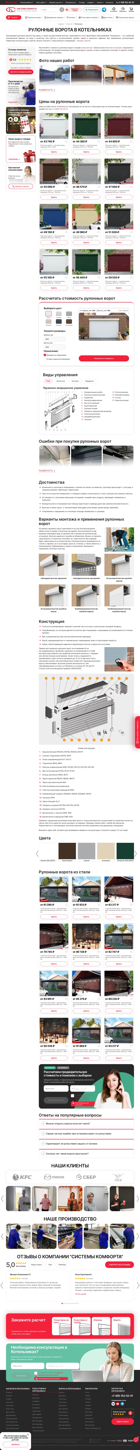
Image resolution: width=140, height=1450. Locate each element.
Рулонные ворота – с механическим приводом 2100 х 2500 (52, 146)
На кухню (9, 1402)
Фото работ (40, 2)
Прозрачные (37, 1418)
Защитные (36, 1411)
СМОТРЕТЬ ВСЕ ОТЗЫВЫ (119, 1265)
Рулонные (10, 1405)
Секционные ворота (126, 17)
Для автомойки (64, 1425)
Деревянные (11, 1415)
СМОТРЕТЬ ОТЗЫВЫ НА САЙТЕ (21, 72)
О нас (87, 1392)
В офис (8, 1399)
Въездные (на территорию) (56, 355)
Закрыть (15, 1444)
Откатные (62, 1399)
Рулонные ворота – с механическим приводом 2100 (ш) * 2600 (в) (117, 146)
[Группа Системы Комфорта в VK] (113, 1404)
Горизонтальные (12, 1425)
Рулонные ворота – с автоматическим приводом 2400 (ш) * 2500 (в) (85, 237)
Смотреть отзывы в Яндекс (21, 67)
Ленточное (61, 381)
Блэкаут (72, 17)
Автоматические (12, 1428)
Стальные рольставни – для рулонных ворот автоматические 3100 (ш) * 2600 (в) (118, 1004)
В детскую (10, 1409)
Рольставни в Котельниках (39, 1389)
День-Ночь (108, 17)
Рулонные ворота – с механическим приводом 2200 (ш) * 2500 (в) (85, 146)
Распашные (63, 1412)
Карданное (89, 381)
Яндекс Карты (36, 1265)
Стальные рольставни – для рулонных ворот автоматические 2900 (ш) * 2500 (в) (86, 1004)
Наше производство (93, 1428)
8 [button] (74, 1303)
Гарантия (88, 1415)
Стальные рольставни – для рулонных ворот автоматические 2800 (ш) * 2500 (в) (53, 1004)
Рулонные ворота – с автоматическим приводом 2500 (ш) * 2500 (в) (118, 237)
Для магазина (37, 1427)
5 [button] (69, 1303)
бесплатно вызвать (114, 48)
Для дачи (35, 1398)
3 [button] (65, 1303)
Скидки (90, 2)
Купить (54, 152)
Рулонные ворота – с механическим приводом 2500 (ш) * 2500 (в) (52, 237)
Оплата (88, 1402)
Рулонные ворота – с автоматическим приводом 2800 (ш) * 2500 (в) (85, 282)
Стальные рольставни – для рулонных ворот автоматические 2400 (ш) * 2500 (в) (118, 910)
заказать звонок (83, 41)
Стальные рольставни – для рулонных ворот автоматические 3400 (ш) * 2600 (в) (118, 1051)
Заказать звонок (22, 186)
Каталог (14, 17)
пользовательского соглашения (122, 1445)
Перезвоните (93, 10)
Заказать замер (75, 9)
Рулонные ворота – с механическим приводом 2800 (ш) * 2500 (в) (52, 282)
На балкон (36, 1408)
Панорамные (64, 1422)
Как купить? (89, 1422)
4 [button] (67, 1303)
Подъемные (63, 1415)
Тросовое (75, 381)
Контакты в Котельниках (117, 1389)
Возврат (88, 1409)
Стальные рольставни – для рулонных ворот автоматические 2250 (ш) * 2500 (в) (53, 910)
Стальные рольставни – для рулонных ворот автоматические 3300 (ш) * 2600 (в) (86, 1051)
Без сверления (11, 1422)
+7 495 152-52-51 (122, 1395)
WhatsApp (62, 1265)
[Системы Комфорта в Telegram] (122, 1404)
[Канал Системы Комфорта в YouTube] (117, 1404)
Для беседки (37, 1421)
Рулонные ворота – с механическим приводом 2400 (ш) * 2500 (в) (117, 191)
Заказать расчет (55, 2)
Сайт (50, 1265)
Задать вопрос (123, 1421)
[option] (48, 852)
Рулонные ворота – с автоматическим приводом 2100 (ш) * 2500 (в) (53, 191)
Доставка (88, 1412)
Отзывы (82, 2)
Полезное (89, 1418)
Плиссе (9, 1392)
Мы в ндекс (21, 1266)
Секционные (64, 1419)
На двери (35, 1401)
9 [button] (76, 1303)
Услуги (99, 2)
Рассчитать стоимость (104, 358)
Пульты (61, 1392)
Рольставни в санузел (89, 17)
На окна (35, 1395)
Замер (87, 1396)
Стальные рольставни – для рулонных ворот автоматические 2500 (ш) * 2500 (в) (86, 957)
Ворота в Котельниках (70, 1389)
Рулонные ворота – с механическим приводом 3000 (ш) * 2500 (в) (117, 282)
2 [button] (64, 1303)
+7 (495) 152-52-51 (60, 109)
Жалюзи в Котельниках (18, 1389)
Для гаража (36, 1414)
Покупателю (70, 2)
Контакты (109, 2)
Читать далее (80, 1294)
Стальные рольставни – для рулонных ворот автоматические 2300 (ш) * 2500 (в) (86, 910)
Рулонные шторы (34, 17)
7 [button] (72, 1303)
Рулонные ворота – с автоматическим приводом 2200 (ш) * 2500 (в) (85, 191)
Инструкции (89, 1425)
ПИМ (48, 381)
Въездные (63, 1405)
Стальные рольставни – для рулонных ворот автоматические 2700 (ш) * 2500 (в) (118, 957)
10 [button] (78, 1303)
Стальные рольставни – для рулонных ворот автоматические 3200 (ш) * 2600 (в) (53, 1051)
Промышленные (65, 1428)
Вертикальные (11, 1419)
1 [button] (62, 1303)
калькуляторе (87, 48)
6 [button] (71, 1303)
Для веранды (37, 1424)
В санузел (36, 1404)
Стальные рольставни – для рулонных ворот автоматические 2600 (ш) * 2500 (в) (53, 957)
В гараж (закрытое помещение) (58, 359)
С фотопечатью (38, 1431)
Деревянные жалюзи (55, 17)
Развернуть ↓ (47, 90)
